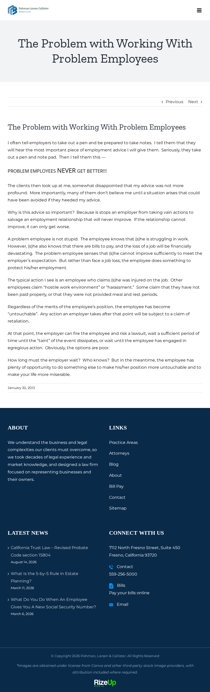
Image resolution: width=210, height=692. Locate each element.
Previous (174, 101)
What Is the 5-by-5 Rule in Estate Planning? (44, 577)
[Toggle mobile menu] (199, 10)
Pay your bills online (129, 592)
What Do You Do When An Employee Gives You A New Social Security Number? (53, 603)
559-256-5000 (123, 574)
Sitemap (118, 508)
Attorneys (119, 453)
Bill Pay (116, 486)
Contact (117, 497)
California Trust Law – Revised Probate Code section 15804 (49, 551)
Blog (114, 464)
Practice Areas (123, 442)
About (115, 475)
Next (193, 101)
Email (122, 604)
